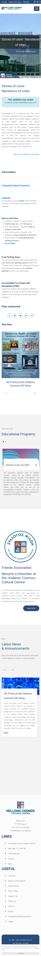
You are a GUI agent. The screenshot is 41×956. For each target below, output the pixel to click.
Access (11, 911)
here (35, 102)
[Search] (40, 2)
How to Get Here (15, 2)
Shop (10, 864)
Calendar (6, 198)
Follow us (12, 901)
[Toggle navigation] (36, 8)
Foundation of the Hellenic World (21, 843)
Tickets (4, 2)
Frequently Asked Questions (16, 185)
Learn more (31, 608)
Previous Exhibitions (25, 51)
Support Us (13, 896)
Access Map (10, 243)
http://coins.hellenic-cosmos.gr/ (26, 154)
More (6, 747)
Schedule (26, 2)
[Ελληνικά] (37, 2)
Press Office (13, 891)
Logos (10, 921)
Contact (11, 906)
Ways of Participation (17, 881)
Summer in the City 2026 (16, 465)
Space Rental (13, 886)
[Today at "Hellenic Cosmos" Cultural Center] (35, 2)
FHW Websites (14, 854)
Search (11, 859)
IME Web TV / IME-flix (17, 848)
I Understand (20, 953)
